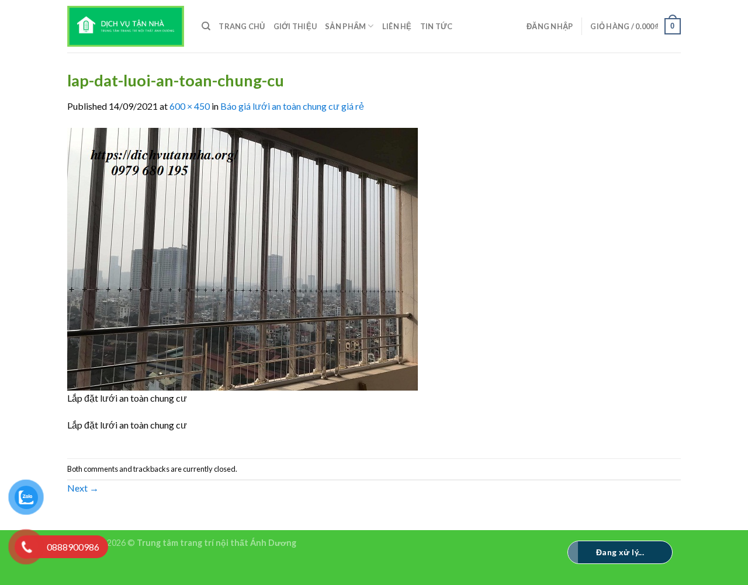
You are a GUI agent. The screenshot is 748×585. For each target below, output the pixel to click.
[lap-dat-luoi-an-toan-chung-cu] (242, 257)
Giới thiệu (295, 26)
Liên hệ (397, 26)
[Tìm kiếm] (206, 26)
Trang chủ (242, 26)
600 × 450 (189, 106)
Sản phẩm (345, 26)
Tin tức (436, 26)
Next (83, 487)
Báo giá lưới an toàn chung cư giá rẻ (292, 106)
